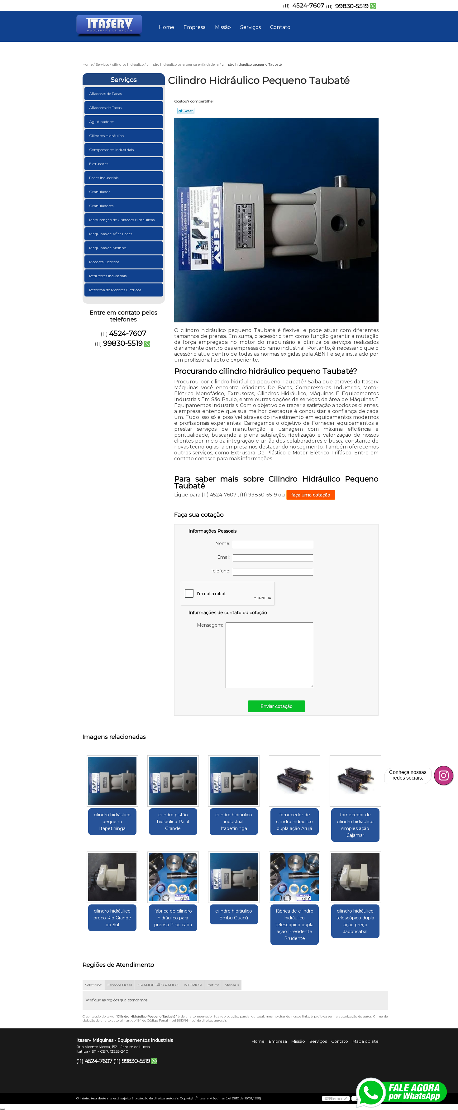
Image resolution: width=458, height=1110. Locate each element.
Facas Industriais (103, 177)
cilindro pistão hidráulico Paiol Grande (173, 821)
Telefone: (222, 571)
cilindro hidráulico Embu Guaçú (233, 914)
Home (166, 27)
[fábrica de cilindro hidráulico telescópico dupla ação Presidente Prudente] (294, 877)
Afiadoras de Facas (105, 93)
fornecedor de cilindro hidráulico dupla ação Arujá (294, 821)
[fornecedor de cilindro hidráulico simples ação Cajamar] (355, 781)
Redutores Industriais (107, 275)
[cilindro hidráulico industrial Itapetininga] (234, 781)
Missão (223, 27)
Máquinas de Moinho (107, 247)
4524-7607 (308, 5)
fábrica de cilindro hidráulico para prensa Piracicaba (173, 917)
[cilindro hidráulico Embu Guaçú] (234, 877)
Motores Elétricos (104, 261)
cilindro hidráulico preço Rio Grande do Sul (112, 917)
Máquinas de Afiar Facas (110, 233)
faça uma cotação (310, 495)
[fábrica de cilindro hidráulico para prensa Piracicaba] (173, 877)
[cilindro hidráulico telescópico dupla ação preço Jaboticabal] (355, 877)
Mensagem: (211, 625)
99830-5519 (352, 6)
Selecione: (93, 985)
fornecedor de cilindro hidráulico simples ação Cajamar (355, 825)
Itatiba (213, 985)
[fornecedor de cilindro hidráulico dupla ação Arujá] (294, 781)
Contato (280, 27)
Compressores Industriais (111, 149)
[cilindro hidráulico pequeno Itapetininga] (112, 781)
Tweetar (185, 111)
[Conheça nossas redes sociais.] (443, 775)
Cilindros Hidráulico (106, 135)
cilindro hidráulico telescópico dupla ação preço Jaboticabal (355, 921)
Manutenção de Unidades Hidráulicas (122, 219)
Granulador (99, 191)
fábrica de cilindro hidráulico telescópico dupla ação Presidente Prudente (294, 924)
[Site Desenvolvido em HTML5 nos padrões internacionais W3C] (336, 1098)
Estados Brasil (119, 985)
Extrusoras (98, 163)
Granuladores (101, 205)
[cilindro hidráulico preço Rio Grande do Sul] (112, 877)
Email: (225, 557)
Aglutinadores (101, 121)
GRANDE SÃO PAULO (158, 985)
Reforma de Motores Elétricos (115, 289)
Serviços (250, 27)
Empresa (195, 27)
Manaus (232, 985)
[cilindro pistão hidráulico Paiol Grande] (173, 781)
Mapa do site (365, 1041)
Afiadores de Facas (105, 107)
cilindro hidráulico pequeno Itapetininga (112, 821)
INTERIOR (193, 985)
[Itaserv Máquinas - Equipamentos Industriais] (112, 23)
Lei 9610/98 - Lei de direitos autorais (199, 1020)
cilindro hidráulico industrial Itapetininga (233, 821)
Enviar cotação (276, 706)
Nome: (224, 543)
